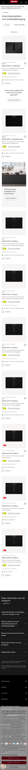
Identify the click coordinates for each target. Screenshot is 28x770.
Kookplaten (5, 12)
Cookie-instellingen (14, 767)
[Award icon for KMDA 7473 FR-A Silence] (4, 445)
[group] (14, 60)
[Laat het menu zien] (3, 2)
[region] (14, 738)
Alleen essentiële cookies (14, 762)
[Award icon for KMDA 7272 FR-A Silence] (4, 550)
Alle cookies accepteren (14, 758)
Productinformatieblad (14, 73)
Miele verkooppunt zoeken (10, 706)
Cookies (15, 754)
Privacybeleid (10, 754)
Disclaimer (4, 754)
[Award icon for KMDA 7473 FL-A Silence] (4, 497)
